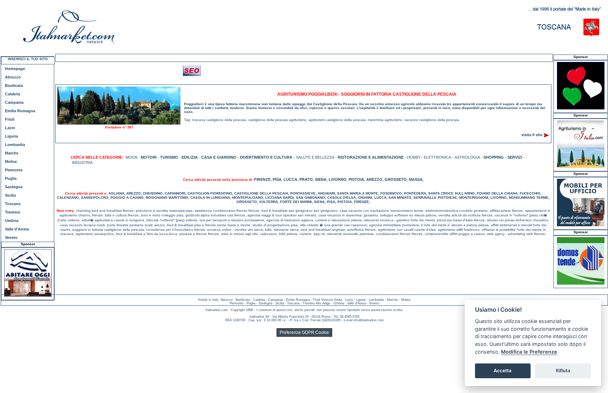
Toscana (12, 204)
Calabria (12, 94)
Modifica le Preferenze (529, 352)
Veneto (11, 237)
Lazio (10, 128)
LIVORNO (338, 179)
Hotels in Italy (208, 300)
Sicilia (10, 195)
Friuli (9, 119)
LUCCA (290, 179)
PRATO (306, 179)
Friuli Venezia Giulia (327, 300)
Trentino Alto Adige (316, 303)
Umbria (11, 220)
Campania (14, 102)
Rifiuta (563, 370)
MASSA (416, 179)
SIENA (321, 179)
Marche (11, 153)
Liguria (11, 136)
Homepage (15, 68)
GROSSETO (396, 179)
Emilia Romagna (20, 111)
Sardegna (14, 187)
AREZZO (374, 179)
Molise (11, 161)
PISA (277, 179)
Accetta (503, 370)
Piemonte (14, 170)
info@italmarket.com (369, 320)
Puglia (11, 178)
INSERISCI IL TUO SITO (28, 59)
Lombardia (15, 144)
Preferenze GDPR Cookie (304, 332)
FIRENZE (262, 179)
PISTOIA (356, 179)
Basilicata (14, 85)
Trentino (12, 212)
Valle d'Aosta (17, 229)
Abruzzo (13, 77)
